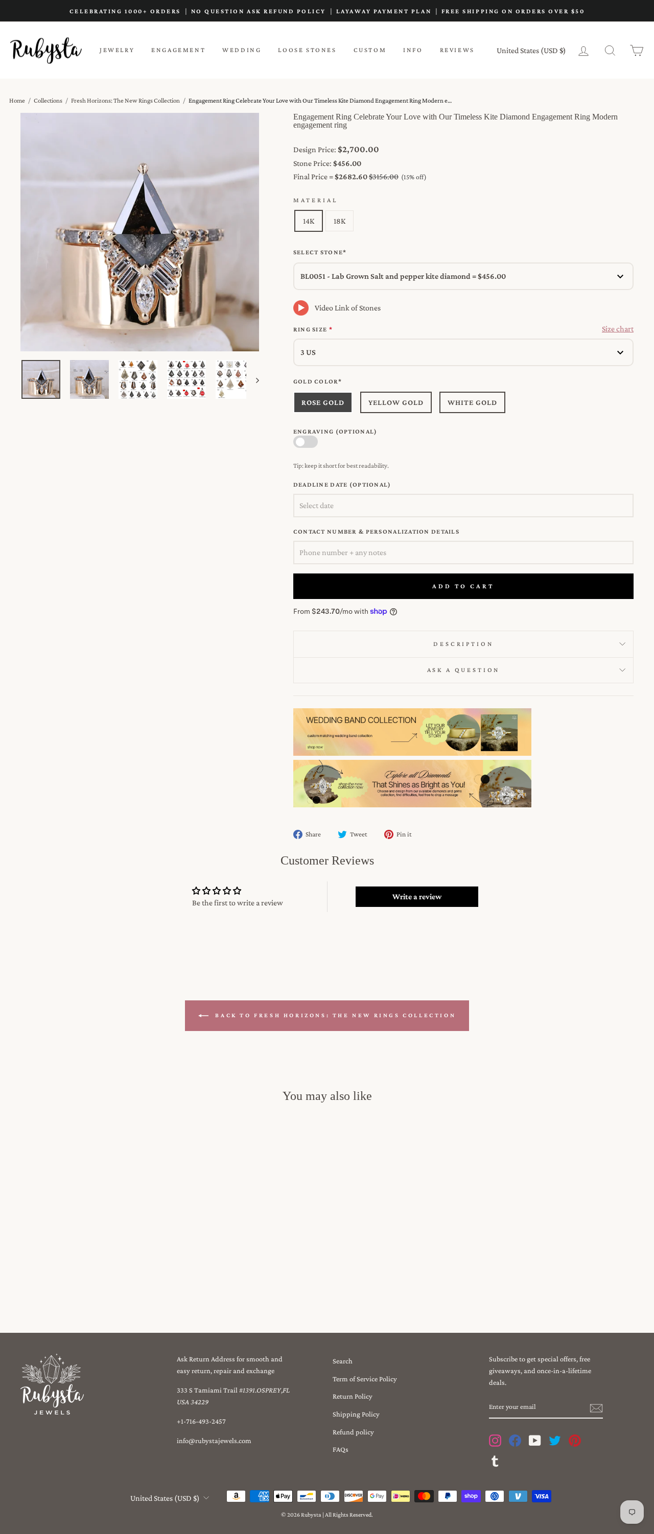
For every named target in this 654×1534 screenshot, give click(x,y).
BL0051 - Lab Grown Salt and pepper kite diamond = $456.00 (403, 276)
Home (17, 100)
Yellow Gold (396, 402)
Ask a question (463, 670)
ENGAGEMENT (178, 50)
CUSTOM (370, 50)
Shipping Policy (356, 1414)
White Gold (472, 402)
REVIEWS (457, 50)
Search (343, 1361)
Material (315, 200)
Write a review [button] (416, 896)
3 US (308, 352)
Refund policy (353, 1432)
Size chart (618, 328)
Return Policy (352, 1396)
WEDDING (241, 50)
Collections (48, 100)
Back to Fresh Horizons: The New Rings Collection (334, 1015)
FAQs (340, 1449)
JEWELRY (117, 50)
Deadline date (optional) (342, 484)
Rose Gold (322, 402)
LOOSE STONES (307, 50)
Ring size (313, 329)
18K (339, 221)
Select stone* (320, 252)
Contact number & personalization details (376, 531)
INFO (413, 50)
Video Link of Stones (348, 307)
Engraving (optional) (335, 431)
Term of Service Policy (365, 1379)
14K (308, 221)
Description (463, 644)
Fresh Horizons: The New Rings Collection (125, 100)
